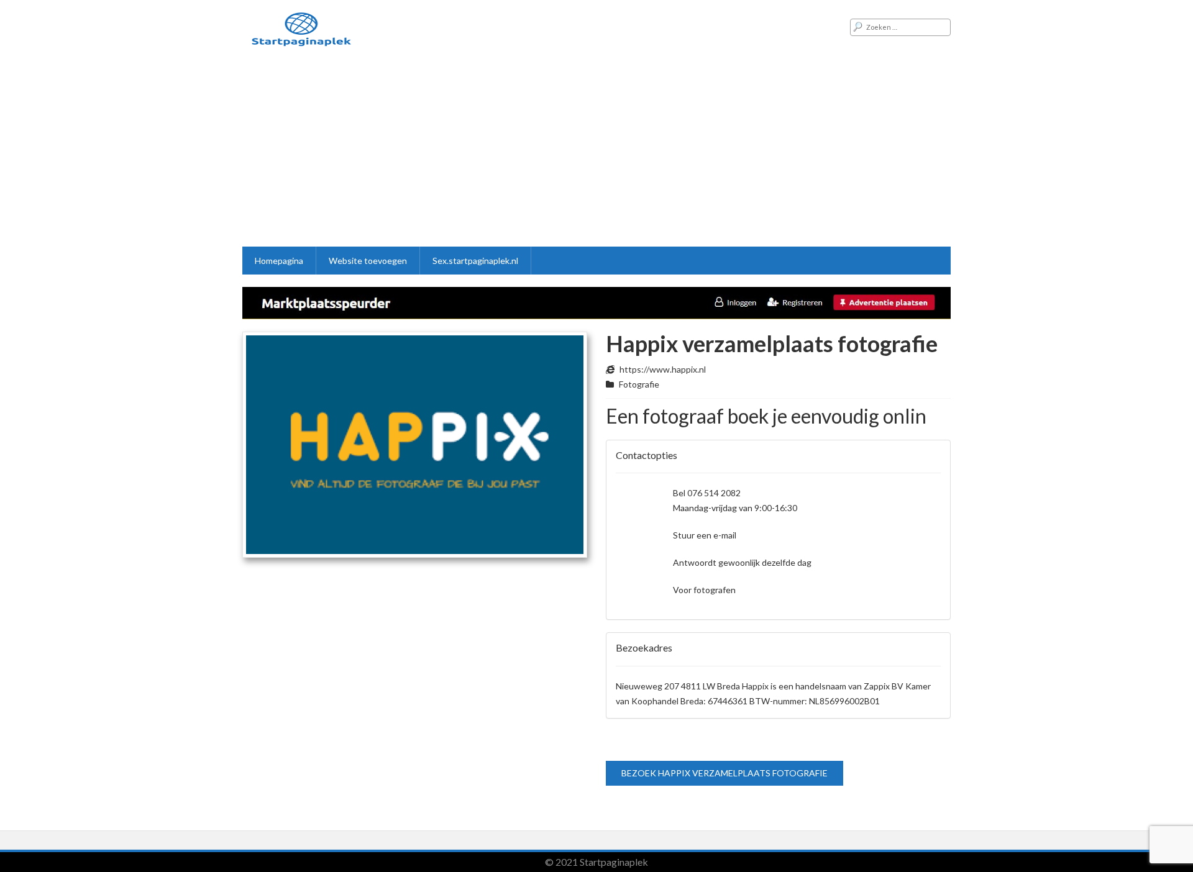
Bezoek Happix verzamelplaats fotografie (724, 773)
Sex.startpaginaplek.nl (475, 260)
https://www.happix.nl (662, 369)
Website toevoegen (368, 260)
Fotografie (639, 384)
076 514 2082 (714, 493)
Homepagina (279, 260)
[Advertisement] (596, 153)
